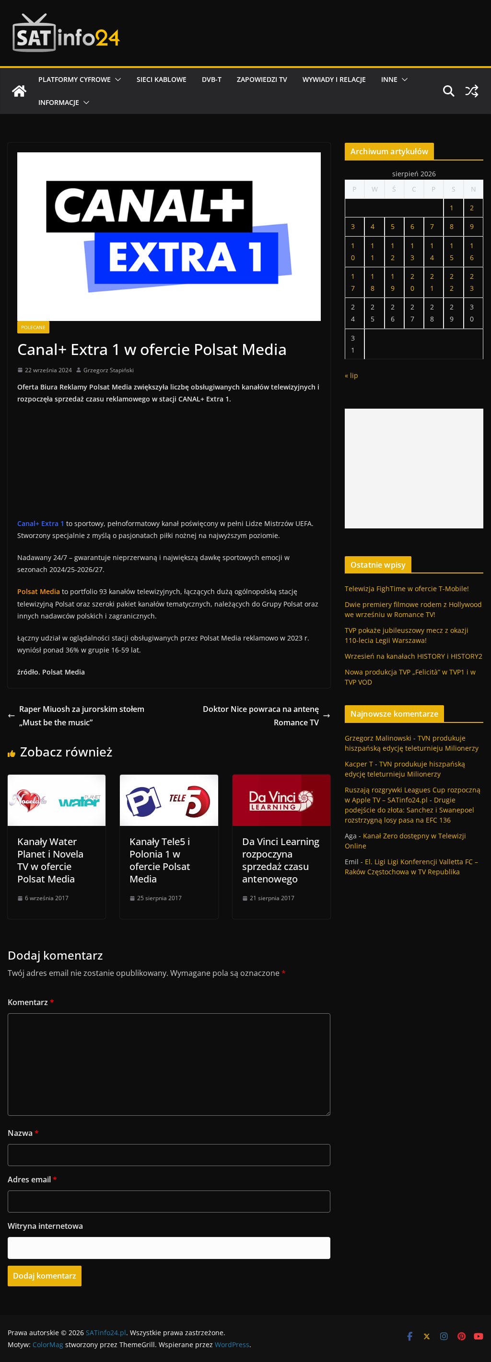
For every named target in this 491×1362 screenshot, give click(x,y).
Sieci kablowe (162, 79)
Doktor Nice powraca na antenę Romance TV (261, 716)
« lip (351, 375)
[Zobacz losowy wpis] (471, 91)
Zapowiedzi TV (262, 79)
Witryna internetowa (45, 1226)
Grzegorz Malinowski (378, 738)
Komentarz (31, 1002)
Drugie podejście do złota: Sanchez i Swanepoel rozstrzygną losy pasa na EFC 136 (409, 809)
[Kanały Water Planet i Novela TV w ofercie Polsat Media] (56, 781)
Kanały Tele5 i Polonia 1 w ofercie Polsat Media (159, 860)
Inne (389, 79)
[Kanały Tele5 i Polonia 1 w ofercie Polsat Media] (169, 781)
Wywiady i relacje (334, 79)
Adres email (32, 1179)
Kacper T (359, 763)
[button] (116, 79)
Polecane (33, 327)
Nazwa (23, 1133)
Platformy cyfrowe (74, 79)
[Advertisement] (414, 468)
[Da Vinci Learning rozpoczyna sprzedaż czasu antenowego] (281, 781)
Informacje (58, 102)
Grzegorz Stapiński (108, 370)
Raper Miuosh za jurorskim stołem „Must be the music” (81, 716)
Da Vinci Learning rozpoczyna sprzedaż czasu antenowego (280, 860)
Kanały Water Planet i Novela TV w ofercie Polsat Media (50, 860)
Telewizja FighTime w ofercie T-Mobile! (407, 588)
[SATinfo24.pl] (19, 91)
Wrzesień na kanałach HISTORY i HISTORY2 (413, 656)
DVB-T (212, 79)
